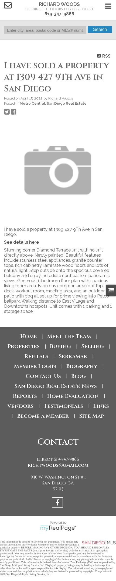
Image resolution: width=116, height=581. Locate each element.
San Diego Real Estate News (55, 386)
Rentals (36, 356)
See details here (21, 242)
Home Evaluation (73, 396)
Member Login (35, 366)
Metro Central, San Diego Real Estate (53, 103)
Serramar (73, 356)
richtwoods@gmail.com (58, 465)
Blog (78, 376)
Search (100, 29)
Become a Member (43, 416)
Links (101, 406)
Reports (25, 396)
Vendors (20, 406)
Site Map (91, 416)
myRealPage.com (58, 528)
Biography (81, 366)
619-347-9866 (59, 13)
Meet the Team (69, 336)
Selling (92, 346)
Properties (23, 346)
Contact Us (43, 376)
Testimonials (63, 406)
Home (29, 336)
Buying (60, 346)
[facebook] (58, 503)
